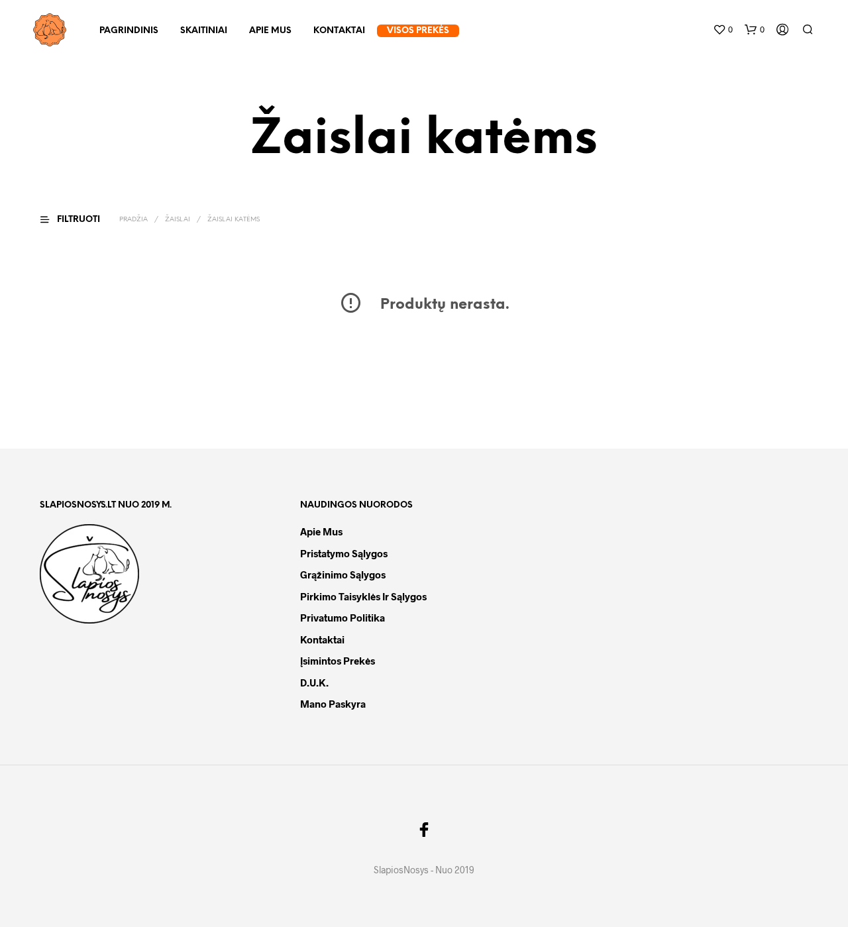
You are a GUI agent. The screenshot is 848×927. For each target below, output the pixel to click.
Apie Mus (270, 31)
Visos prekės (418, 31)
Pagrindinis (128, 31)
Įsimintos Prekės (337, 661)
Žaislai (177, 219)
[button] (723, 29)
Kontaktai (339, 31)
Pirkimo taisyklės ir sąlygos (363, 596)
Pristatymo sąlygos (344, 553)
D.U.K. (314, 682)
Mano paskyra (333, 704)
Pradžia (133, 219)
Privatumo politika (342, 618)
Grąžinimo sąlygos (343, 574)
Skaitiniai (203, 31)
